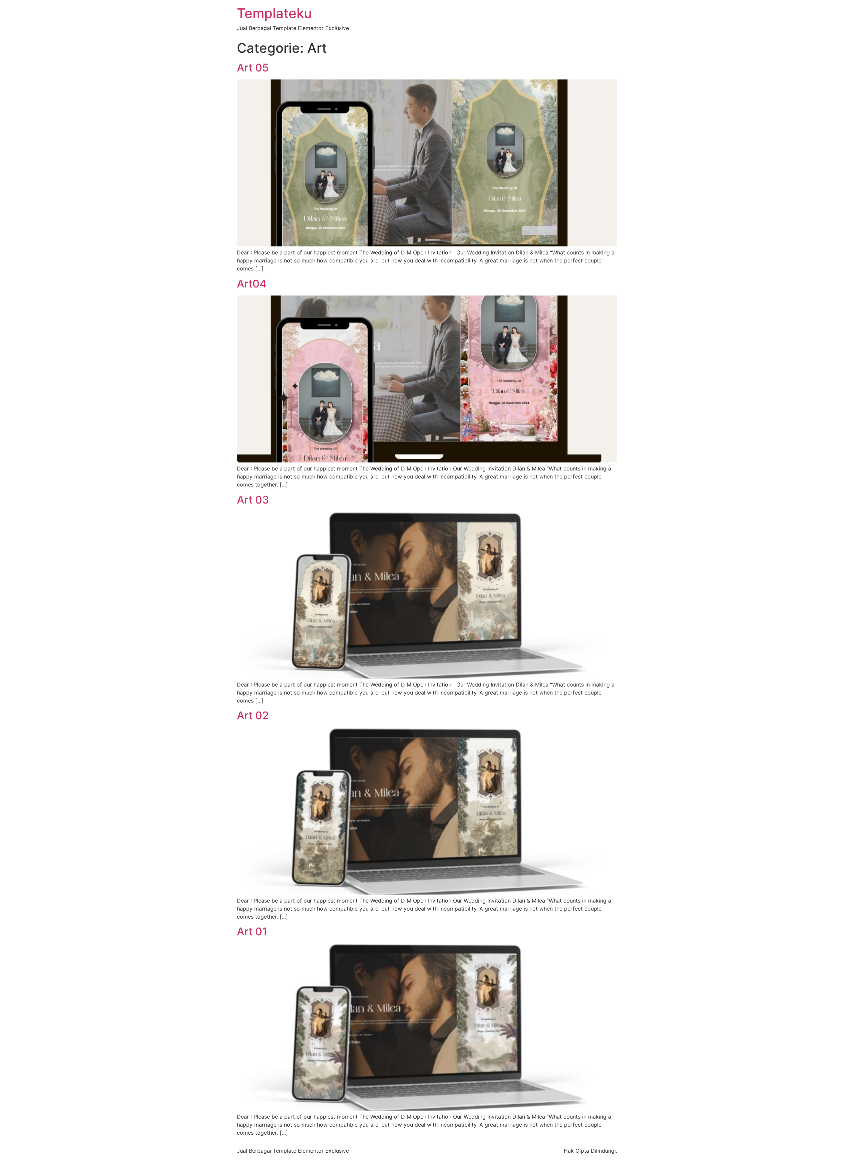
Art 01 (252, 931)
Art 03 (253, 499)
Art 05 (253, 67)
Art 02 (253, 715)
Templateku (274, 13)
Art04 (252, 283)
